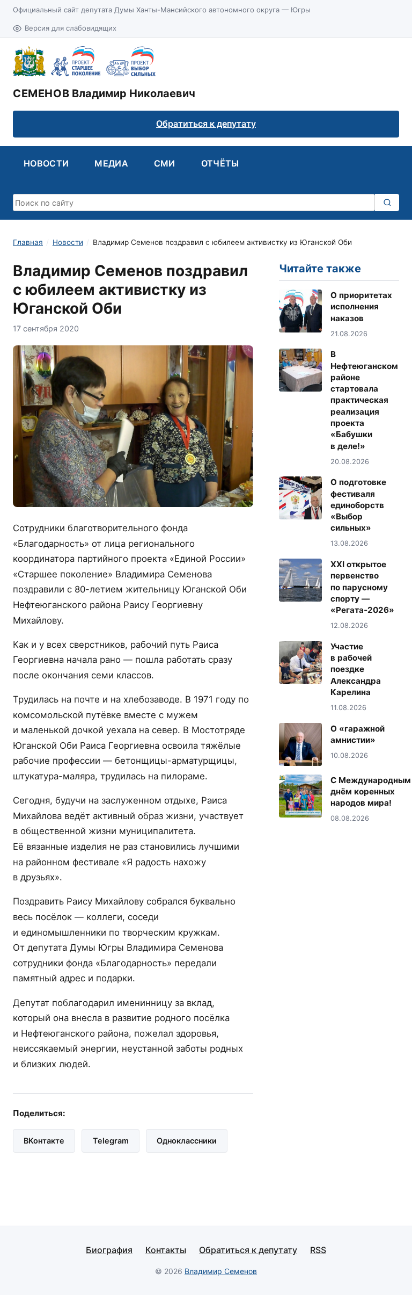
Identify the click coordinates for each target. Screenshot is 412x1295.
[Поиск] (387, 202)
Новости (46, 163)
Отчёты (220, 163)
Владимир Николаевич (104, 93)
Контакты (165, 1250)
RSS (318, 1250)
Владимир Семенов (221, 1271)
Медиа (111, 163)
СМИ (164, 163)
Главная (28, 242)
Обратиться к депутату (206, 123)
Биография (109, 1250)
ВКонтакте (44, 1140)
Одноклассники (187, 1140)
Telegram (111, 1140)
